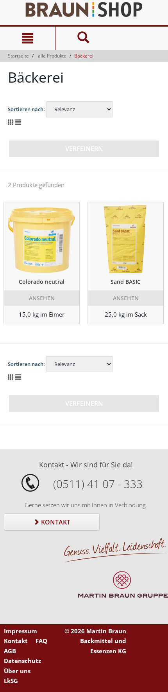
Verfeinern (84, 148)
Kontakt (54, 522)
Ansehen (42, 298)
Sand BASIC (126, 281)
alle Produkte (52, 55)
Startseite (18, 55)
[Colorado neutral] (41, 237)
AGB (10, 651)
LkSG (11, 681)
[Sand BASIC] (125, 237)
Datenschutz (22, 661)
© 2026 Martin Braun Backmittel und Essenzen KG (95, 641)
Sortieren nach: (26, 109)
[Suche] (83, 38)
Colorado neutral (41, 281)
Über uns (17, 671)
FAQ (41, 641)
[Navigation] (27, 38)
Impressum (20, 631)
